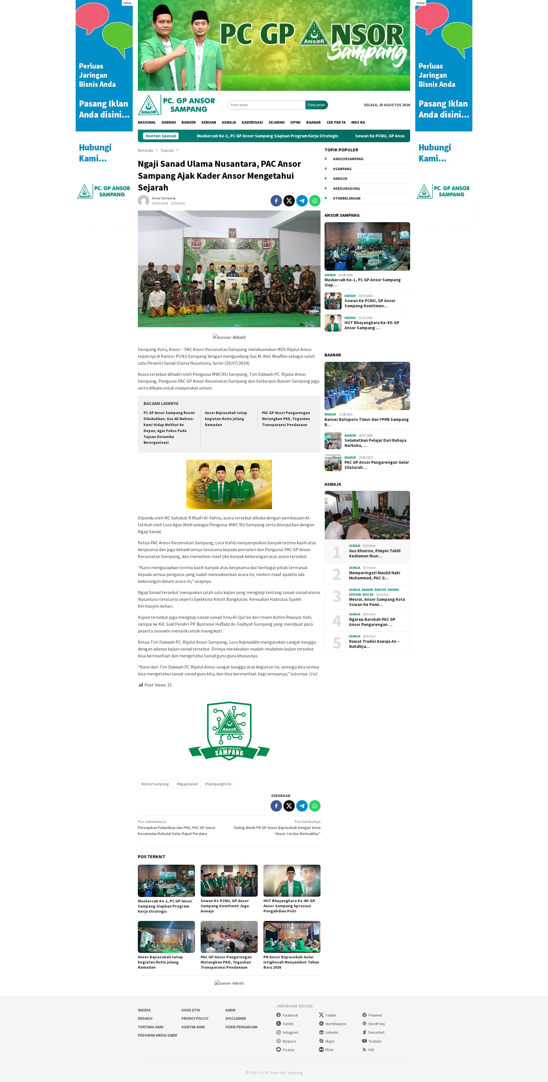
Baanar (330, 414)
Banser (380, 590)
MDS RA (367, 595)
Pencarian (316, 104)
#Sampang (342, 168)
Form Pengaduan (241, 1027)
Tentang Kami (151, 1027)
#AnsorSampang (155, 783)
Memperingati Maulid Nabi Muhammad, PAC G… (374, 575)
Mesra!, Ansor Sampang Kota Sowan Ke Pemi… (377, 602)
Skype (329, 1041)
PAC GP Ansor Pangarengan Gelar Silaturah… (376, 465)
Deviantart (376, 1032)
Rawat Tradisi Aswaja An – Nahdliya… (374, 644)
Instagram (290, 1032)
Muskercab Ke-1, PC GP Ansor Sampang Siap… (363, 282)
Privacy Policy (195, 1018)
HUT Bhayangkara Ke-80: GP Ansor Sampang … (371, 325)
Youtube (374, 1041)
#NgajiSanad (187, 783)
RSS (371, 1049)
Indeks (144, 1010)
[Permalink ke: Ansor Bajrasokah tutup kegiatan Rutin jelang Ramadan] (166, 937)
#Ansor (340, 178)
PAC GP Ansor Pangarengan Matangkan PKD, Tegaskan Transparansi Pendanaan (286, 418)
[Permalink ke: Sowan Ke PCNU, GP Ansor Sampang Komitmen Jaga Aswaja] (229, 881)
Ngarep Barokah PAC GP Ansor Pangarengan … (372, 622)
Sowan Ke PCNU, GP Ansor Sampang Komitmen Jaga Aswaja (364, 135)
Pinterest (375, 1015)
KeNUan (355, 595)
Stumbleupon (335, 1023)
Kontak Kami (193, 1027)
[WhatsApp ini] (315, 200)
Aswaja (354, 546)
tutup (127, 3)
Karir (230, 1010)
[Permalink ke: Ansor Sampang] (143, 200)
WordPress (376, 1023)
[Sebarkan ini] (276, 200)
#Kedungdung (346, 188)
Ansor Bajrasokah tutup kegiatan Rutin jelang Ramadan (226, 418)
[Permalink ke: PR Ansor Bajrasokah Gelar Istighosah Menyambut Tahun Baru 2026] (292, 937)
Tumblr (288, 1023)
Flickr (329, 1049)
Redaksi (145, 1018)
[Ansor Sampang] (176, 104)
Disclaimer (235, 1018)
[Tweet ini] (289, 200)
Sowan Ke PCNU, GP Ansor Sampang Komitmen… (370, 303)
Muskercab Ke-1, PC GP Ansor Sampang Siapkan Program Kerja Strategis (218, 135)
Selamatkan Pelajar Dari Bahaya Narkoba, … (375, 443)
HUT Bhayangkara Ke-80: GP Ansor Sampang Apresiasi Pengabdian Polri (289, 906)
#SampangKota (218, 783)
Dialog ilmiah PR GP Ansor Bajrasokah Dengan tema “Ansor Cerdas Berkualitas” (277, 827)
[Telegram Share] (302, 200)
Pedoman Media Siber (157, 1035)
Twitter (330, 1015)
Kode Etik (191, 1010)
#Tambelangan (346, 198)
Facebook (290, 1015)
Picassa (288, 1049)
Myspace (289, 1041)
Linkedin (331, 1032)
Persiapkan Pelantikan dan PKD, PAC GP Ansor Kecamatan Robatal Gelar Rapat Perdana (176, 827)
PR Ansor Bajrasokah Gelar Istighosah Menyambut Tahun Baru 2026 (291, 962)
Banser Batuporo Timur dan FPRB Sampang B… (367, 422)
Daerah (330, 275)
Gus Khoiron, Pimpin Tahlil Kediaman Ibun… (374, 553)
